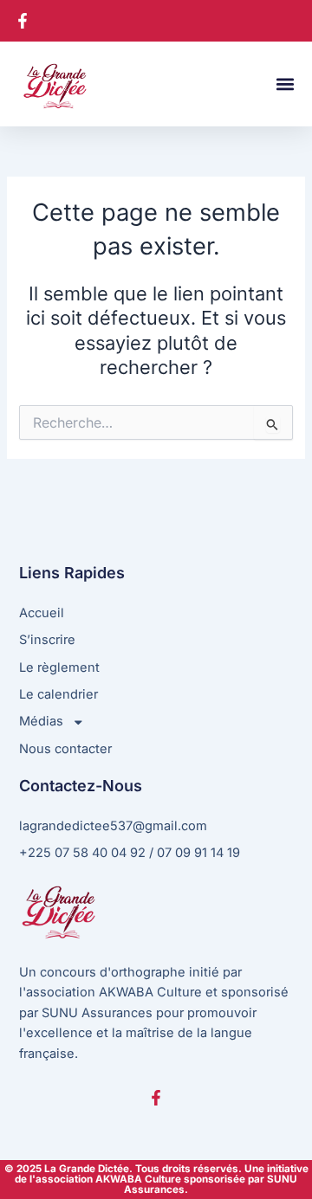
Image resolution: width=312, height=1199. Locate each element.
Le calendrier (58, 694)
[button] (284, 84)
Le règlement (59, 667)
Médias (41, 721)
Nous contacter (65, 749)
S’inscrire (47, 640)
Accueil (41, 613)
